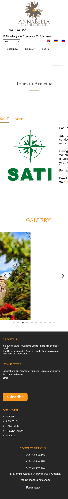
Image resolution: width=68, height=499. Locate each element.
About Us (12, 421)
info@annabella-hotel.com (35, 479)
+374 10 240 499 (16, 30)
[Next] (62, 276)
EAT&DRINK (12, 426)
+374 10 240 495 (35, 461)
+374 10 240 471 (35, 467)
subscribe (15, 397)
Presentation (14, 431)
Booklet (11, 435)
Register (30, 48)
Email (5, 377)
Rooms (10, 416)
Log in (45, 48)
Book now (12, 48)
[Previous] (5, 276)
